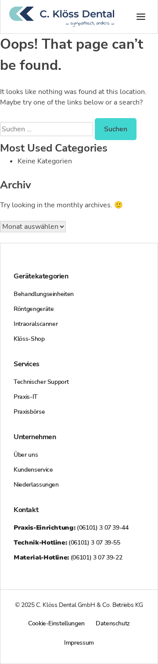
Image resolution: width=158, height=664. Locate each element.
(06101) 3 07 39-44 (71, 527)
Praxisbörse (29, 412)
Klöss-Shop (29, 339)
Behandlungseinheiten (44, 294)
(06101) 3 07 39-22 (68, 557)
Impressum (79, 643)
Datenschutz (113, 623)
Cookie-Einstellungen (56, 623)
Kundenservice (33, 470)
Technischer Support (41, 382)
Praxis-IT (26, 397)
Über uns (26, 455)
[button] (141, 17)
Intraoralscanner (35, 324)
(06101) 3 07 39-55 (67, 542)
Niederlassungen (36, 484)
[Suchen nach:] (47, 129)
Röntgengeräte (34, 309)
